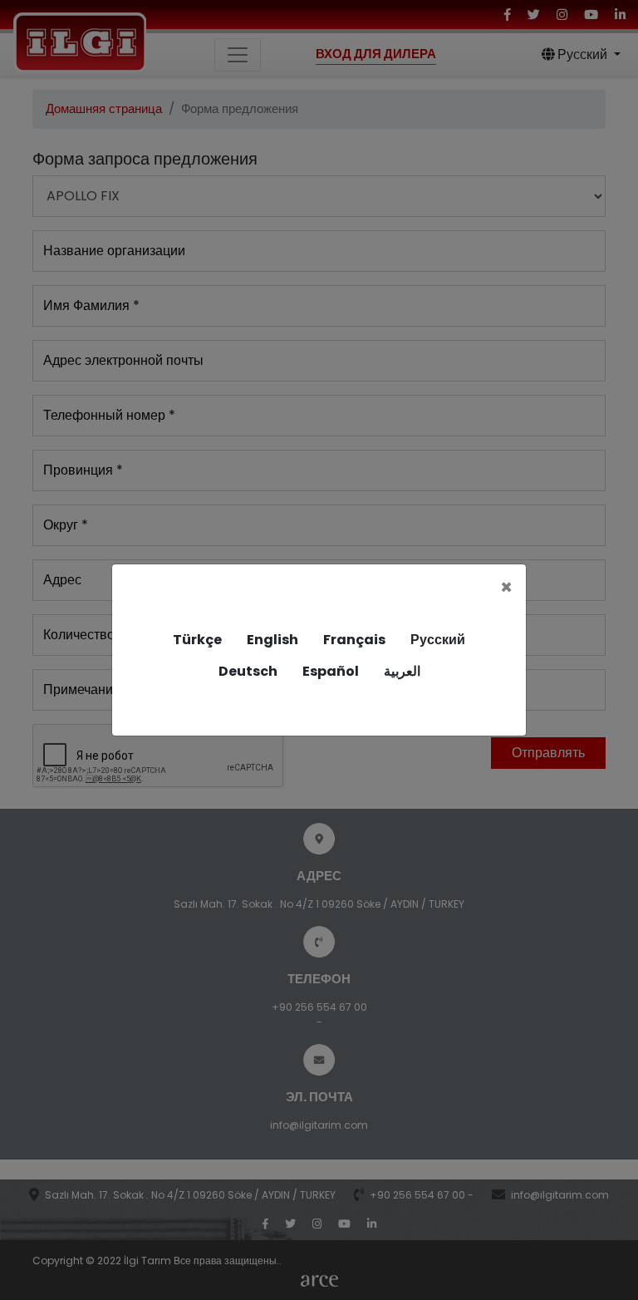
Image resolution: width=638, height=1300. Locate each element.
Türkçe (197, 639)
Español (330, 671)
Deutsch (247, 671)
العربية (402, 671)
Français (354, 639)
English (272, 639)
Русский (437, 639)
